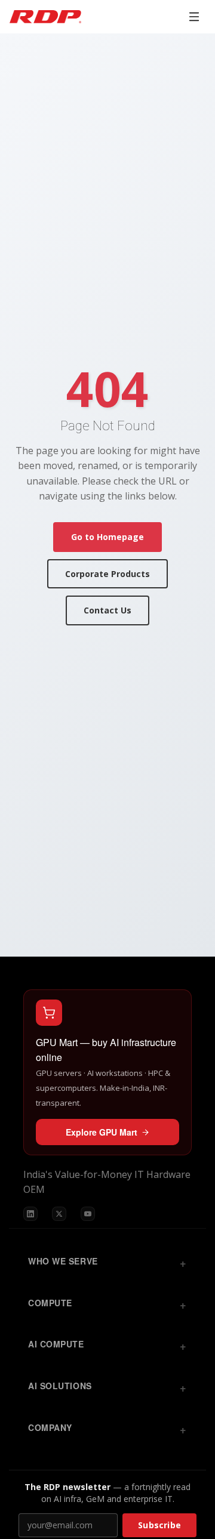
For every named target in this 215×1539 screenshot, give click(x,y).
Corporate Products (107, 573)
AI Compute (56, 1344)
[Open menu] (194, 16)
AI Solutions (60, 1386)
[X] (59, 1214)
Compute (50, 1303)
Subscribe (159, 1525)
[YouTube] (88, 1214)
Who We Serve (63, 1261)
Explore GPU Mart (101, 1132)
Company (50, 1427)
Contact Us (107, 610)
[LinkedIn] (30, 1214)
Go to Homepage (107, 536)
